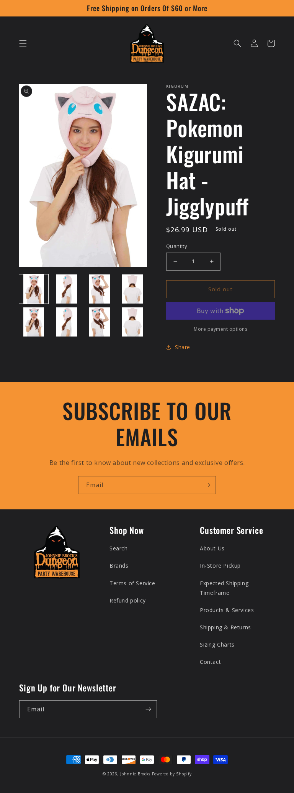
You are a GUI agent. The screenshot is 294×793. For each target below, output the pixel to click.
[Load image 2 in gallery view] (66, 289)
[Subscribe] (207, 485)
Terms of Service (132, 583)
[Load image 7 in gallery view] (99, 322)
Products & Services (227, 610)
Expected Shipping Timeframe (224, 588)
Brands (119, 565)
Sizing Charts (217, 644)
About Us (212, 548)
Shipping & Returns (225, 627)
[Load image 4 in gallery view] (132, 289)
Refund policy (127, 600)
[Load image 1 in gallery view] (33, 289)
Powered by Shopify (172, 774)
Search (118, 548)
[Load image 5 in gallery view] (33, 322)
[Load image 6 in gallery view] (66, 322)
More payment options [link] (220, 329)
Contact (210, 661)
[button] (23, 43)
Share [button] (182, 347)
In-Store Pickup (220, 565)
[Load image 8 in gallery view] (132, 322)
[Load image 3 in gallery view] (99, 289)
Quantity (176, 246)
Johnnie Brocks (135, 774)
